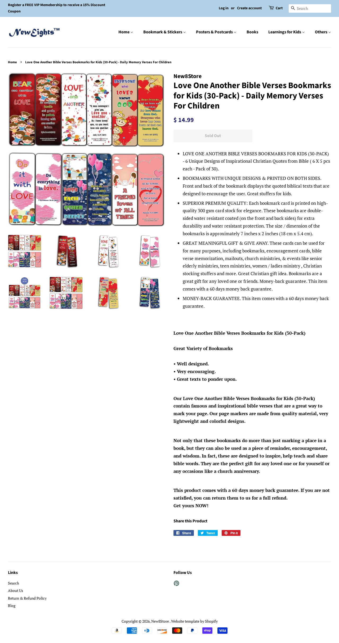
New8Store (160, 621)
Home (124, 32)
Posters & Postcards (215, 32)
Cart (279, 8)
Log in (224, 8)
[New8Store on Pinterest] (176, 584)
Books (252, 32)
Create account (249, 8)
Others (321, 32)
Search (13, 583)
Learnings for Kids (285, 32)
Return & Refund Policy (27, 598)
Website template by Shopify (194, 621)
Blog (11, 605)
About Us (15, 590)
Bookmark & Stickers (163, 32)
